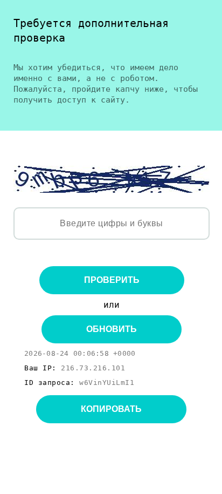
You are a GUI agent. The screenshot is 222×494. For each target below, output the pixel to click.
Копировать (111, 409)
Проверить (112, 280)
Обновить (111, 329)
